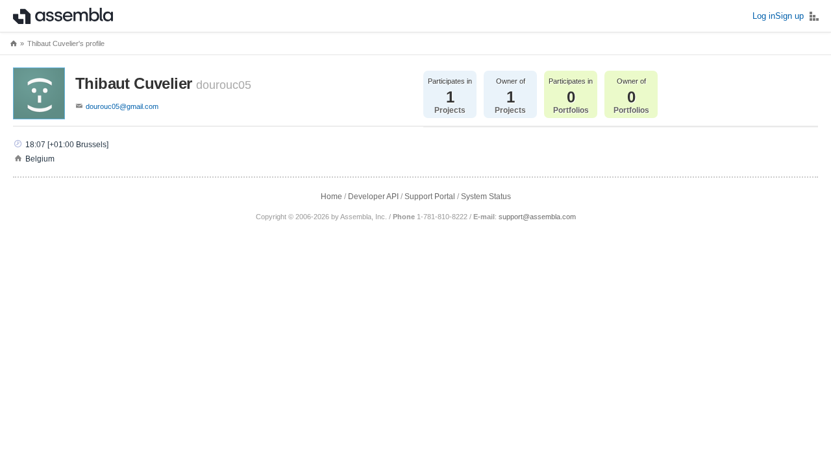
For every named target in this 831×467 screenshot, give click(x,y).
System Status (486, 196)
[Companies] (814, 16)
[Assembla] (63, 16)
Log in (763, 16)
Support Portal (429, 196)
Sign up (789, 16)
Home (331, 196)
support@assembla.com (537, 217)
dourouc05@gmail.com (122, 106)
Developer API (373, 196)
